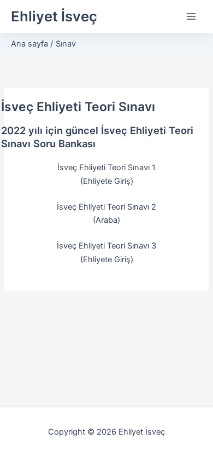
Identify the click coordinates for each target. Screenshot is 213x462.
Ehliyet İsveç (54, 16)
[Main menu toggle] (191, 16)
